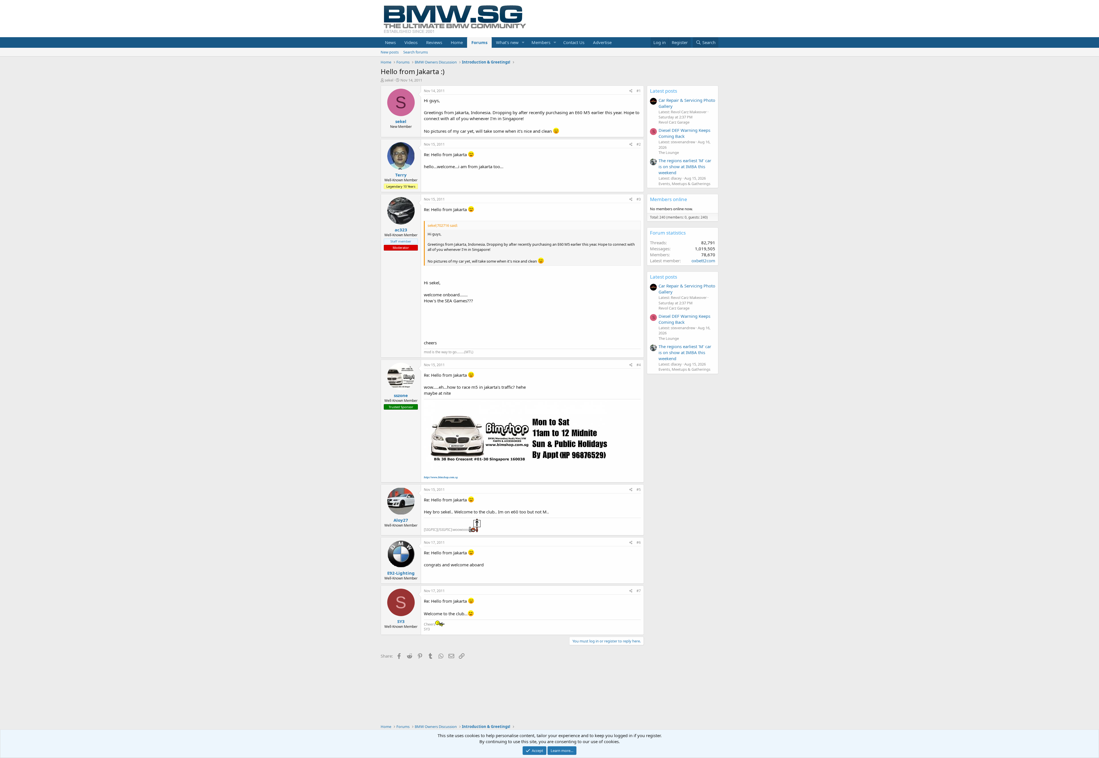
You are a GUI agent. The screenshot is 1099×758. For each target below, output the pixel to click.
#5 (639, 489)
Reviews (434, 42)
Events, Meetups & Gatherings (684, 183)
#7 (639, 590)
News (390, 42)
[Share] (631, 91)
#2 (639, 144)
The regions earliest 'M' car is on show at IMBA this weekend (685, 166)
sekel (389, 80)
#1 (639, 90)
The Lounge (669, 152)
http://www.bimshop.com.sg (441, 477)
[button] (523, 42)
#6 (639, 542)
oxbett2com (703, 260)
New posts (390, 52)
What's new (507, 42)
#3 (639, 199)
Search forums (415, 52)
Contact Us (573, 42)
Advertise (602, 42)
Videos (411, 42)
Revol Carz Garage (674, 122)
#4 (639, 364)
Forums (479, 42)
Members (540, 42)
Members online (668, 199)
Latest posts (663, 91)
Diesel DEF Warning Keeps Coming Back (684, 133)
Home (457, 42)
